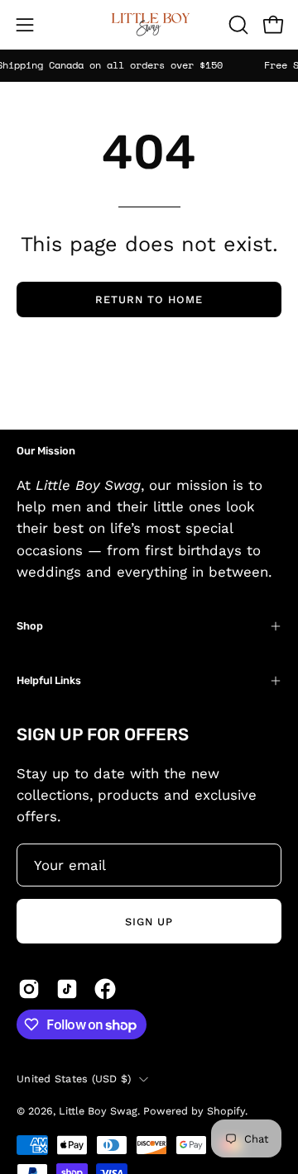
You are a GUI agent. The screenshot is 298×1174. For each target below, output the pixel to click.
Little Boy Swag (98, 1111)
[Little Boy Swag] (149, 24)
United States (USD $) (74, 1078)
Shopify (226, 1111)
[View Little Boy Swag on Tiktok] (67, 989)
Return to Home (148, 299)
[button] (236, 24)
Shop (30, 626)
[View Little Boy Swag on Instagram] (29, 989)
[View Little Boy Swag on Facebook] (105, 989)
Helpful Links (49, 680)
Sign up (149, 921)
